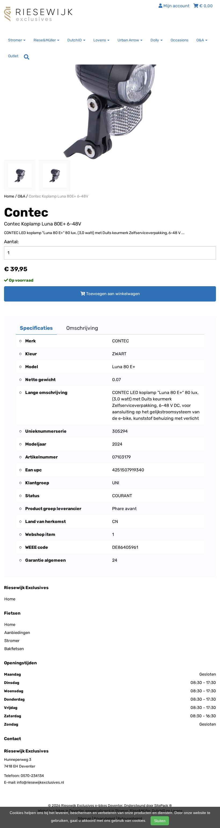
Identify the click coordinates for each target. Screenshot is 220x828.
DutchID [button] (75, 40)
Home (9, 196)
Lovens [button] (100, 40)
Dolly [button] (155, 40)
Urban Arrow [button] (129, 40)
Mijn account (175, 5)
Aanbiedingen (17, 632)
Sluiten (160, 821)
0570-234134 (32, 775)
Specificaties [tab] (36, 328)
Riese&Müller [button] (45, 40)
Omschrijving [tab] (82, 328)
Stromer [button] (15, 40)
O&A (21, 196)
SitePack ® (163, 806)
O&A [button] (200, 40)
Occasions (179, 40)
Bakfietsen (14, 648)
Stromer (12, 640)
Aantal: (11, 241)
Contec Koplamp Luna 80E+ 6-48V (58, 196)
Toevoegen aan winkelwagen (112, 293)
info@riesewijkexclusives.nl (40, 782)
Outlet (13, 56)
